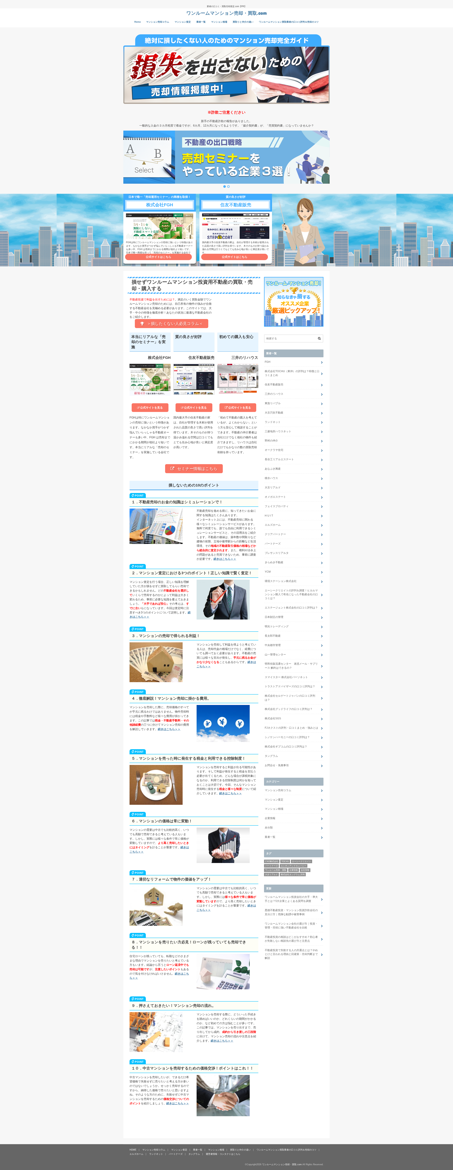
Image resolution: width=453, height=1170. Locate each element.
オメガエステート (275, 496)
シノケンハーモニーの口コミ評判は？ (287, 737)
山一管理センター (275, 654)
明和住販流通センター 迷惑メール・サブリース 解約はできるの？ (291, 665)
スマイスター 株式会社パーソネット (286, 677)
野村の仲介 (271, 440)
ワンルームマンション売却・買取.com (226, 13)
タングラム (271, 756)
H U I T (269, 515)
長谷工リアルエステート (279, 459)
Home (137, 22)
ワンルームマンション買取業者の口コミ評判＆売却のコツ (289, 22)
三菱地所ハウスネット (278, 431)
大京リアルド (273, 487)
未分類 (269, 827)
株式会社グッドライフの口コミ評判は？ (288, 709)
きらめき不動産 (274, 562)
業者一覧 (201, 22)
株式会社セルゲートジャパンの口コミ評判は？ (290, 697)
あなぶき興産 (273, 468)
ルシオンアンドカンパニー (293, 866)
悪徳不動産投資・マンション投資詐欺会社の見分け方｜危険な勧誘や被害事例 (291, 912)
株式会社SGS (273, 718)
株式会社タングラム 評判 (293, 874)
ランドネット (273, 422)
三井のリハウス (274, 393)
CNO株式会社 (271, 861)
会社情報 (305, 870)
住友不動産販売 (274, 384)
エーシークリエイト (301, 861)
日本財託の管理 (274, 617)
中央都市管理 (273, 645)
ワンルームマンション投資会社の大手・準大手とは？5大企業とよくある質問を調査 (291, 899)
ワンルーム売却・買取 (275, 870)
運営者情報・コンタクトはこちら (223, 1154)
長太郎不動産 (273, 635)
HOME (133, 1149)
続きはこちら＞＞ (225, 558)
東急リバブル (273, 403)
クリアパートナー (275, 534)
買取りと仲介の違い (243, 22)
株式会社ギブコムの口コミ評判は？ (286, 746)
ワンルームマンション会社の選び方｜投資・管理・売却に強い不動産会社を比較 (291, 925)
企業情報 (270, 818)
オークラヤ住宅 (274, 450)
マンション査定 (183, 22)
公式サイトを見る (151, 407)
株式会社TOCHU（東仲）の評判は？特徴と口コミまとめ (292, 373)
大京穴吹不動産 (274, 412)
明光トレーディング (277, 626)
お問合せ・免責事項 (277, 765)
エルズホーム (273, 524)
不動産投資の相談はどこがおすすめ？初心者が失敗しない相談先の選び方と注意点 (291, 939)
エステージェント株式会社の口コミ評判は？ (291, 607)
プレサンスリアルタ (277, 553)
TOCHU (285, 861)
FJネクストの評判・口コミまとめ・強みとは (291, 727)
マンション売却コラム (157, 22)
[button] (226, 157)
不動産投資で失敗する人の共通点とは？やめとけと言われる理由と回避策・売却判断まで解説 (291, 954)
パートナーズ (273, 543)
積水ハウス (271, 478)
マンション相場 (219, 22)
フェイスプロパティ (277, 506)
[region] (226, 159)
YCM (268, 571)
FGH (267, 361)
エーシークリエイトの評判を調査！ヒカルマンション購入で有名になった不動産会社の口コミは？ (291, 594)
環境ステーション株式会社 (281, 581)
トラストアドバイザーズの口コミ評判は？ (290, 686)
